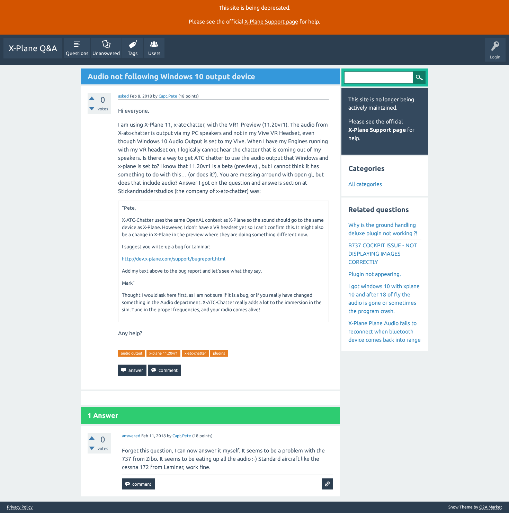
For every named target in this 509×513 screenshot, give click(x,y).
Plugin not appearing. (374, 274)
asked (123, 96)
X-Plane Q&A (33, 48)
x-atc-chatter (195, 353)
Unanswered (106, 53)
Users (154, 53)
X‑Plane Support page (271, 21)
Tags (132, 53)
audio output (131, 353)
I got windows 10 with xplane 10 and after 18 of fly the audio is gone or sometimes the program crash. (384, 298)
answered (131, 435)
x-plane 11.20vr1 (163, 353)
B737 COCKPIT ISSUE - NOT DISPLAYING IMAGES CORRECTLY (382, 253)
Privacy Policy (20, 507)
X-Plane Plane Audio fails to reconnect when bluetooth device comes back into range (384, 331)
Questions (77, 53)
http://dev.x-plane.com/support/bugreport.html (173, 259)
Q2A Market (490, 507)
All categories (365, 184)
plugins (219, 353)
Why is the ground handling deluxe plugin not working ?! (382, 229)
